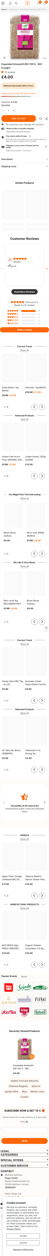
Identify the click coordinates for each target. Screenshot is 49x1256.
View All (24, 419)
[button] (3, 72)
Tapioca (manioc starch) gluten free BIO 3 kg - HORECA (35, 878)
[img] (20, 259)
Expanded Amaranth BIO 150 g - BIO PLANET (23, 1067)
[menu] (2, 3)
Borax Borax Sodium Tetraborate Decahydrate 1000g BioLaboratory (34, 602)
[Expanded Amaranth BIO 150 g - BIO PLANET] (24, 1049)
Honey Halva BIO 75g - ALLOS (12, 683)
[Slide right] (42, 407)
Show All (24, 350)
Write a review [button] (24, 330)
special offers (11, 1091)
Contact (24, 1097)
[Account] (10, 3)
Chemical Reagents (18, 1086)
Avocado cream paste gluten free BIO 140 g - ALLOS (36, 683)
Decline (23, 1242)
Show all (24, 498)
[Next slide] (47, 269)
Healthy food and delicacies (24, 1080)
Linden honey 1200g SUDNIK (35, 458)
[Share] (46, 119)
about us (36, 1086)
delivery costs (37, 1091)
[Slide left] (34, 407)
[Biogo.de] (8, 987)
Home (3, 9)
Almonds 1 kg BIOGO (35, 387)
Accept (23, 1236)
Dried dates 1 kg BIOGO (10, 389)
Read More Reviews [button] (24, 291)
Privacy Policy (14, 1229)
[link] (40, 118)
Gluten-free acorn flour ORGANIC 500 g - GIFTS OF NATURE (12, 458)
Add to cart (19, 118)
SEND (24, 1141)
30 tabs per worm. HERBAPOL (11, 752)
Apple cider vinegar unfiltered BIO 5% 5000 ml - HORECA (12, 878)
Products (13, 9)
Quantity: (6, 105)
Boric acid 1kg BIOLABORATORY (12, 602)
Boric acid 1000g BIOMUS (35, 534)
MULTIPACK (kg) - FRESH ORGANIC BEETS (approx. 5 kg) (13, 947)
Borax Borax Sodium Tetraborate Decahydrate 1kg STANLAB (12, 534)
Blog (24, 1091)
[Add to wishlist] (31, 1050)
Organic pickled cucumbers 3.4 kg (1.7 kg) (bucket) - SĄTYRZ (34, 947)
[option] (24, 37)
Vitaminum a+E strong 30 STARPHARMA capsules (33, 752)
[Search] (16, 3)
